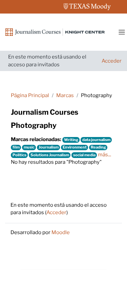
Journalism (49, 147)
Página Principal (30, 95)
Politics (19, 155)
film (16, 147)
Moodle (60, 232)
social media (84, 155)
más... (104, 155)
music (29, 147)
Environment (75, 147)
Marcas (65, 95)
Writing (71, 139)
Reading (98, 147)
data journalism (96, 139)
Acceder (112, 61)
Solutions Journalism (49, 155)
